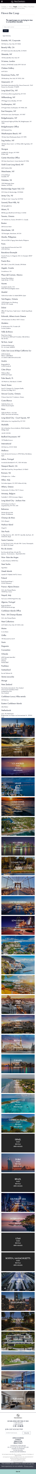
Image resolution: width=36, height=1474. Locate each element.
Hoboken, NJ (6, 180)
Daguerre (5, 646)
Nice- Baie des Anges (9, 557)
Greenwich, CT (7, 82)
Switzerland (6, 669)
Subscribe (26, 1433)
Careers (20, 7)
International (6, 443)
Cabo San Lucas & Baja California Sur (16, 350)
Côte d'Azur (6, 369)
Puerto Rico (5, 261)
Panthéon (5, 666)
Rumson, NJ (6, 473)
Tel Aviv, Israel (6, 342)
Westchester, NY (7, 171)
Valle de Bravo (7, 331)
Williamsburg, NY (8, 97)
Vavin (3, 642)
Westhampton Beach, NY (11, 133)
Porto (3, 244)
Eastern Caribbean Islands (11, 703)
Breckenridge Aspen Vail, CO (12, 188)
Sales (18, 726)
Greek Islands (6, 571)
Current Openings (12, 8)
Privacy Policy (21, 8)
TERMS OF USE (18, 1441)
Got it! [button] (18, 1471)
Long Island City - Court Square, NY (15, 417)
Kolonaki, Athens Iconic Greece (13, 316)
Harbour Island (7, 524)
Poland (4, 578)
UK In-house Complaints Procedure (18, 1459)
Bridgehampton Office (10, 126)
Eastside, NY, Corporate (10, 40)
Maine (3, 628)
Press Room (31, 7)
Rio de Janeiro (6, 548)
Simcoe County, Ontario (11, 393)
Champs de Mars (8, 517)
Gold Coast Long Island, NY (12, 164)
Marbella (5, 424)
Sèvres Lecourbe (7, 676)
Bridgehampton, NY (9, 118)
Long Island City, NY (9, 90)
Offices (25, 7)
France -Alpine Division (10, 586)
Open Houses (18, 731)
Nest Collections (7, 621)
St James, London (8, 61)
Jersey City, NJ (7, 195)
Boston (4, 223)
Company (3, 7)
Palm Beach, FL (7, 378)
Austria (4, 361)
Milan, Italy (5, 480)
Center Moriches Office (10, 157)
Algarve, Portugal (8, 602)
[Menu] (2, 1)
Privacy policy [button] (28, 1466)
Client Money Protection (18, 1462)
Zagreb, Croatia (7, 268)
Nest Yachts (5, 564)
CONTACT (18, 1440)
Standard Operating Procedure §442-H (18, 1458)
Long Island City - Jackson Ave (13, 500)
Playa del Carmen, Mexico (11, 275)
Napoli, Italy (6, 595)
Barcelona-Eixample (9, 252)
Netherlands (6, 710)
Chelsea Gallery (7, 68)
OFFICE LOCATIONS (18, 1438)
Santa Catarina (7, 540)
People (15, 7)
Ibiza (3, 409)
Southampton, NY (8, 104)
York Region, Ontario (9, 299)
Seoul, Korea (6, 385)
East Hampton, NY (8, 111)
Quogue (4, 149)
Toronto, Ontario (7, 216)
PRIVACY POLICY (18, 1443)
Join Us (4, 8)
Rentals (18, 728)
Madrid (4, 292)
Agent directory (7, 36)
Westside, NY (6, 54)
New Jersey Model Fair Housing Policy (18, 1460)
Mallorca (4, 450)
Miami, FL (5, 209)
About (10, 7)
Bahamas (5, 509)
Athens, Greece (7, 486)
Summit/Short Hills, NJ (10, 202)
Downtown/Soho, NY (10, 75)
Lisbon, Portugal (7, 459)
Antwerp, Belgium (8, 493)
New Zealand (6, 684)
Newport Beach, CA (9, 466)
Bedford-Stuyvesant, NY (10, 436)
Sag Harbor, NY (7, 140)
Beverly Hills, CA (7, 47)
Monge (4, 680)
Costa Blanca (6, 400)
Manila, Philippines (8, 237)
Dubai (3, 307)
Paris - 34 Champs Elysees (11, 614)
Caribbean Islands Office (11, 610)
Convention (5, 650)
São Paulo (5, 531)
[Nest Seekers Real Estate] (18, 1)
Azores (4, 283)
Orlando (4, 654)
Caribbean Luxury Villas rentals (13, 696)
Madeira (4, 323)
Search (5, 30)
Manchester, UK (7, 230)
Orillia (3, 635)
